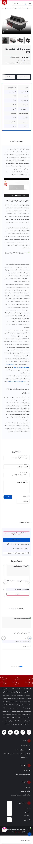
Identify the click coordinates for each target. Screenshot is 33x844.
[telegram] (13, 544)
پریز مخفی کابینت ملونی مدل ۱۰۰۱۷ (17, 381)
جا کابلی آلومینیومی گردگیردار (22, 633)
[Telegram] (29, 732)
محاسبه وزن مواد (25, 791)
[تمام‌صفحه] (6, 195)
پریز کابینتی (7, 8)
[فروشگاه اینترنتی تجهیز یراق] (4, 3)
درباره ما (28, 787)
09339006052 (24, 746)
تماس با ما (27, 808)
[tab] (23, 77)
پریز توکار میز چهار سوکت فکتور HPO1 (18, 581)
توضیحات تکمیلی (8, 77)
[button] (5, 23)
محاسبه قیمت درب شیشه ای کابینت (20, 795)
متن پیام (25, 480)
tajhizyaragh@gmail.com (21, 750)
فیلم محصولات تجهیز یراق (23, 774)
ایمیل (25, 464)
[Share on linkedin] (18, 544)
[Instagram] (23, 732)
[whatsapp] (15, 544)
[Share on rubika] (11, 544)
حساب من (27, 812)
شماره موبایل (23, 472)
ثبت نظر (9, 497)
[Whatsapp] (10, 732)
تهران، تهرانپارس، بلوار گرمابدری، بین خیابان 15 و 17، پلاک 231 (16, 755)
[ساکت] (9, 195)
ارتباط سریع (27, 820)
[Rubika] (4, 732)
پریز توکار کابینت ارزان (25, 522)
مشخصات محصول (23, 77)
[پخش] (27, 195)
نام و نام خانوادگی (22, 455)
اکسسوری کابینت (15, 8)
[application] (16, 187)
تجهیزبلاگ (27, 770)
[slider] (18, 195)
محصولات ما (22, 8)
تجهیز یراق (29, 8)
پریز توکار (20, 60)
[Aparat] (16, 732)
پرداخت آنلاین (26, 816)
